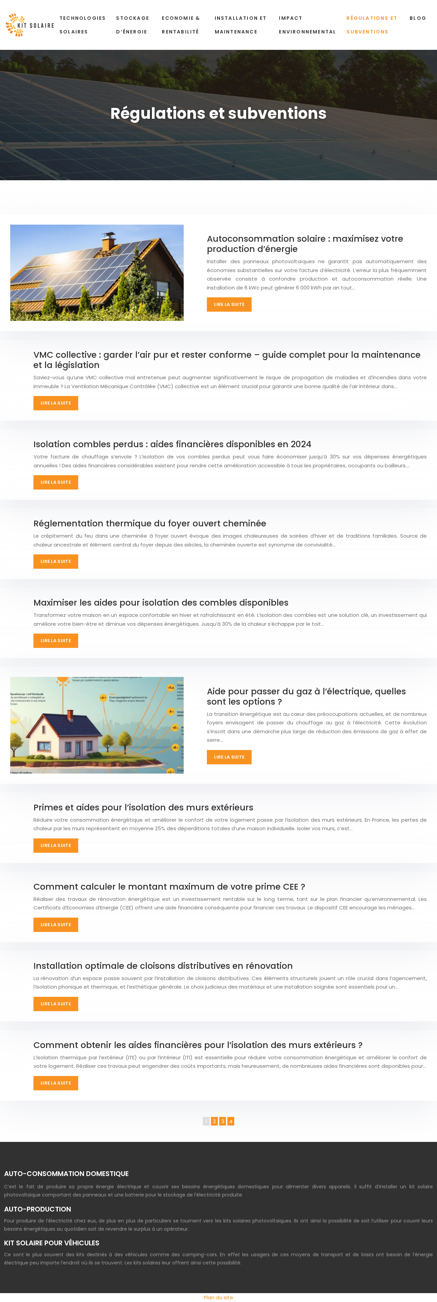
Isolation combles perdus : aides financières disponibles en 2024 (172, 444)
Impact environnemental (307, 25)
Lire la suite (229, 304)
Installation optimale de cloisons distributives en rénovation (163, 966)
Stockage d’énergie (132, 25)
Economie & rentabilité (181, 25)
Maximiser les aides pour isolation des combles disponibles (160, 603)
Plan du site (218, 1297)
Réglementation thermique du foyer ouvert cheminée (149, 523)
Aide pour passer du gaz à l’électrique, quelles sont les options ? (306, 696)
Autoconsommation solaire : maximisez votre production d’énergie (305, 244)
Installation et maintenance (241, 25)
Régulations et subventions (372, 25)
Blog (418, 18)
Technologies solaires (82, 25)
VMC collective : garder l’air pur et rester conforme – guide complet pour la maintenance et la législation (227, 360)
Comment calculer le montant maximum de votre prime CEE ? (169, 887)
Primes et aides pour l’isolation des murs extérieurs (143, 807)
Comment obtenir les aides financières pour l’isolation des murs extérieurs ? (198, 1045)
